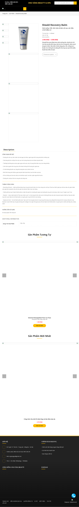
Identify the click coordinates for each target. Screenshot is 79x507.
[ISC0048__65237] (23, 127)
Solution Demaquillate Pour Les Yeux (39, 318)
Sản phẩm (11, 13)
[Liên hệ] (74, 495)
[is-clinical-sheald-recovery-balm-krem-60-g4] (23, 97)
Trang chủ (5, 13)
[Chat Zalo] (74, 501)
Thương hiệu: (45, 33)
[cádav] (23, 38)
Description (8, 149)
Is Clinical (52, 33)
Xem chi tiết (39, 325)
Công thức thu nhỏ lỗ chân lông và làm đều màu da (39, 419)
